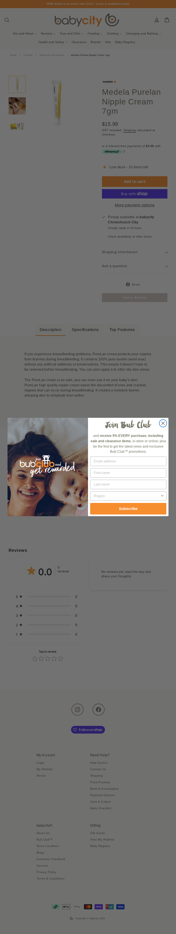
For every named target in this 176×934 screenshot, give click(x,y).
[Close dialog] (163, 423)
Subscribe (128, 509)
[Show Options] (162, 496)
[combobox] (127, 496)
